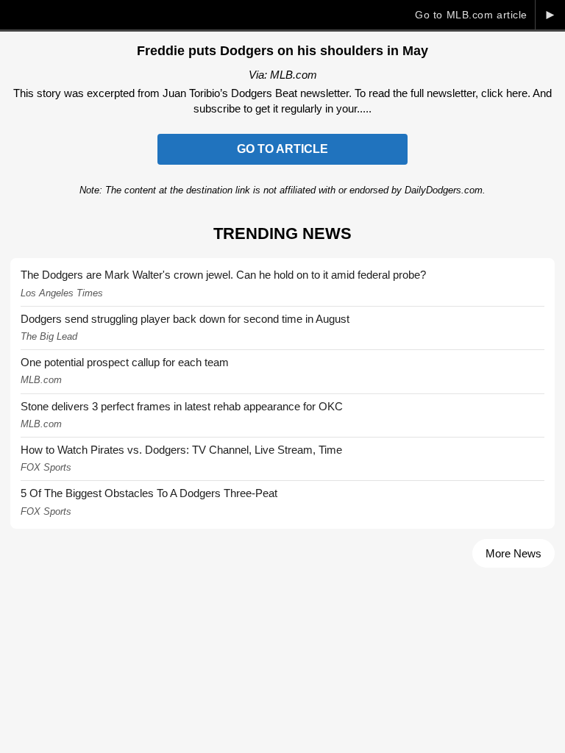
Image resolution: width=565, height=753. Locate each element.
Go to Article (282, 149)
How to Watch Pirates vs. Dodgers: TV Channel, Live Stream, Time (181, 449)
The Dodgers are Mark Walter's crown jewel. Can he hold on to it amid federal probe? (223, 274)
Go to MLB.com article (471, 15)
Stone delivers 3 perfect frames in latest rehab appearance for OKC (182, 406)
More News (513, 553)
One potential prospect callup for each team (125, 362)
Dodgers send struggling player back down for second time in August (185, 319)
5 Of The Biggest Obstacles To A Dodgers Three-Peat (149, 493)
